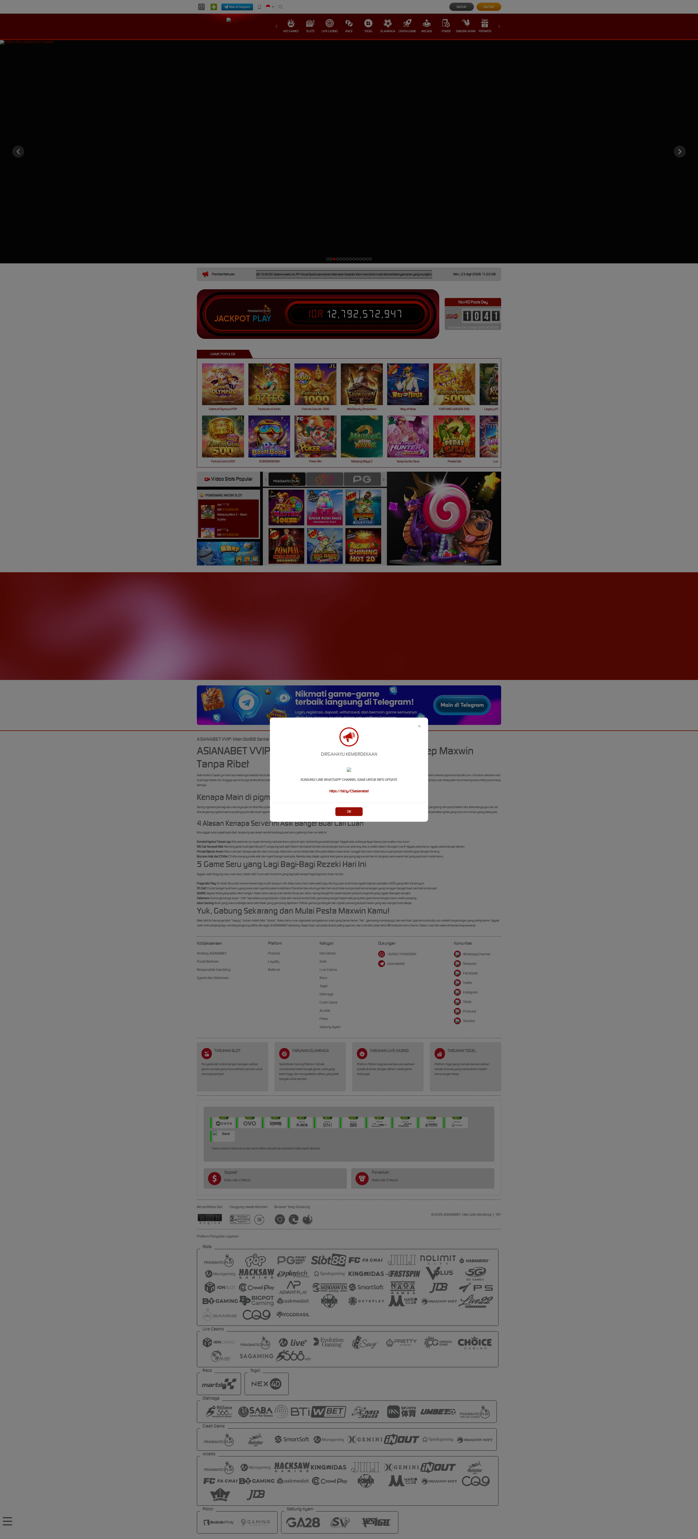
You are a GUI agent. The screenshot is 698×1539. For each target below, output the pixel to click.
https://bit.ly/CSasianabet (349, 791)
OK (349, 811)
